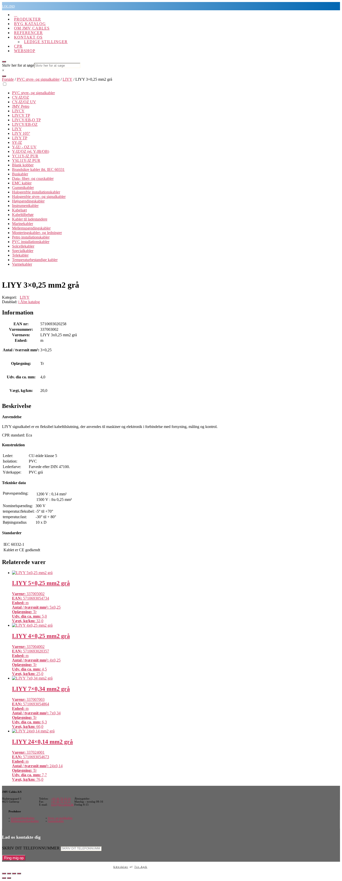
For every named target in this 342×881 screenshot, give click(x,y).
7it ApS (140, 866)
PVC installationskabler (30, 242)
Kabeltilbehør (23, 214)
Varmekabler (22, 264)
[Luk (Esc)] (19, 873)
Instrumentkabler (25, 205)
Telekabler (20, 255)
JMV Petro (20, 106)
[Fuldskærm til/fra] (9, 873)
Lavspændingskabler (23, 817)
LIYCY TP (21, 115)
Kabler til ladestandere (29, 219)
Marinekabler (22, 224)
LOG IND (8, 6)
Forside (8, 79)
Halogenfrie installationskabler (36, 192)
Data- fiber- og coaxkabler (33, 178)
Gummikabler (23, 187)
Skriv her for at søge (18, 65)
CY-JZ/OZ (20, 97)
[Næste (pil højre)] (9, 878)
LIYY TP (19, 138)
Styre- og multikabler (60, 817)
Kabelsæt (19, 210)
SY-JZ (17, 142)
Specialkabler (22, 251)
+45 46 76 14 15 (61, 801)
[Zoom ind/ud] (4, 873)
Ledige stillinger (46, 42)
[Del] (14, 873)
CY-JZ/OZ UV (24, 102)
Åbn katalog (29, 302)
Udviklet (120, 866)
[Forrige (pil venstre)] (4, 878)
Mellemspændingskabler (31, 228)
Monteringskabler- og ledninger (37, 233)
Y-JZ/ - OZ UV (24, 147)
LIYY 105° (21, 133)
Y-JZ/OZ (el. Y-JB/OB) (30, 151)
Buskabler (20, 174)
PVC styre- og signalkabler (38, 79)
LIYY (67, 79)
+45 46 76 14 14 (61, 798)
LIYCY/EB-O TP (26, 120)
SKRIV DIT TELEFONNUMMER (31, 848)
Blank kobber (23, 165)
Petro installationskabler (31, 237)
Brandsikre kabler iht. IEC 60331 (38, 169)
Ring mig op (14, 858)
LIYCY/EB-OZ (25, 124)
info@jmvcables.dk (62, 804)
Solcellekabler (23, 246)
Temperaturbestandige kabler (35, 260)
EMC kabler (22, 183)
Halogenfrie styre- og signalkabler (39, 196)
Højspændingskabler (28, 201)
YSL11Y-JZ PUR (26, 160)
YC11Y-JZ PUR (25, 156)
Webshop (24, 51)
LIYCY (18, 111)
